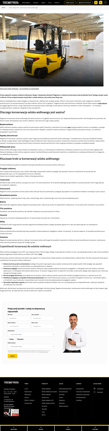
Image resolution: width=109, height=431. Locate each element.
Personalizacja (63, 391)
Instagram (100, 388)
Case (43, 412)
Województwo (11, 331)
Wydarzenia (28, 391)
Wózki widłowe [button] (26, 2)
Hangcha (44, 406)
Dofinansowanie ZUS (65, 388)
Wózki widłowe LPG (47, 400)
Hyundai (44, 409)
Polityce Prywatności (44, 352)
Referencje (28, 394)
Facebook (100, 392)
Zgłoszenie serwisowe (85, 3)
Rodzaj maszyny (11, 343)
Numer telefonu (11, 322)
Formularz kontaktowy (83, 391)
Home (3, 7)
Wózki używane (63, 406)
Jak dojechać (80, 388)
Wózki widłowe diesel (48, 403)
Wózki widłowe (46, 388)
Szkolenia (62, 400)
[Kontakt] (95, 428)
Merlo (43, 415)
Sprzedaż (61, 394)
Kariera (27, 397)
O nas (26, 388)
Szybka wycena (70, 3)
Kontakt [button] (56, 2)
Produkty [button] (35, 2)
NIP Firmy (10, 314)
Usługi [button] (43, 2)
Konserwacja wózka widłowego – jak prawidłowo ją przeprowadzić (19, 89)
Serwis (61, 397)
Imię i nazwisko (35, 314)
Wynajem (62, 403)
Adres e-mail (34, 322)
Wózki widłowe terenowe (49, 391)
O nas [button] (49, 2)
